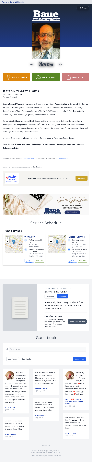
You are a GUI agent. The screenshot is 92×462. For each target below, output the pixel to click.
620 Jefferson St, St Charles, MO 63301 (36, 255)
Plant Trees (39, 260)
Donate (81, 178)
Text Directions (29, 261)
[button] (13, 242)
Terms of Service (52, 452)
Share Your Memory (77, 321)
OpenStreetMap (48, 456)
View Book (50, 296)
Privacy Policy (39, 452)
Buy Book (62, 296)
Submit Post (79, 359)
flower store (63, 158)
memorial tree (29, 158)
